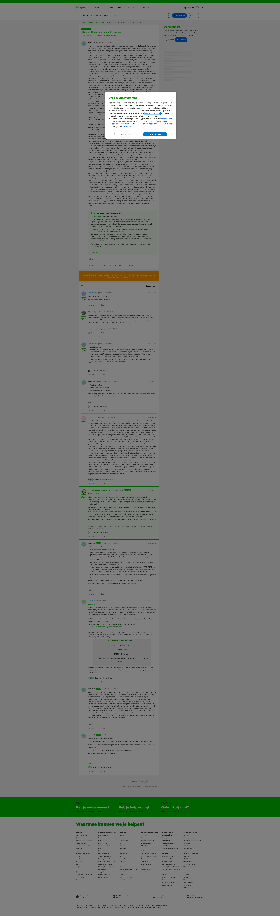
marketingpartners (152, 113)
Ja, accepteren (155, 134)
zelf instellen (128, 126)
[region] (140, 115)
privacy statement (118, 121)
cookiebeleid (166, 118)
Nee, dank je (126, 134)
